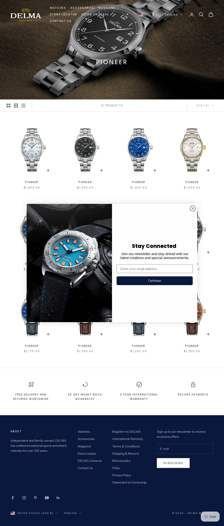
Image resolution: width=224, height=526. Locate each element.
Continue (154, 280)
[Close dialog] (193, 208)
